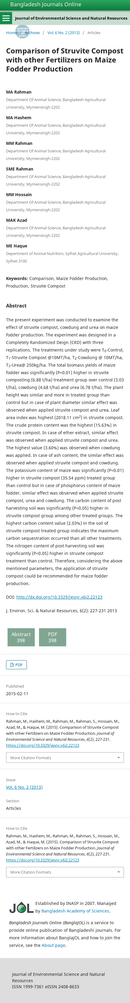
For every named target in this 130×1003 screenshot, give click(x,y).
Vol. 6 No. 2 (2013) (63, 32)
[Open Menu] (6, 18)
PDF (19, 664)
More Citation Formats (30, 757)
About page (53, 945)
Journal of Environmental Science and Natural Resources (71, 18)
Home (11, 32)
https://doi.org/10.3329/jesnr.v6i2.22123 (42, 745)
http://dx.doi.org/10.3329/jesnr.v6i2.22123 (59, 597)
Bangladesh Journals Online (45, 4)
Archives (32, 32)
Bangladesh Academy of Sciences (75, 911)
